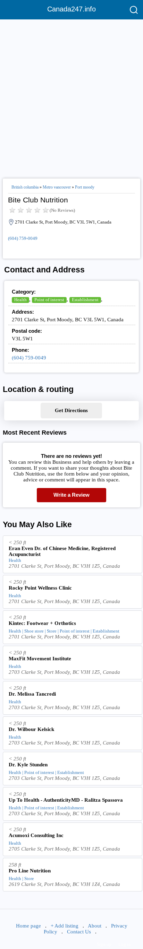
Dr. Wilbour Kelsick (31, 729)
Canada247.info (71, 9)
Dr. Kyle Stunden (28, 764)
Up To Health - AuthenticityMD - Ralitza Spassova (66, 800)
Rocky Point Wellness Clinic (40, 588)
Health (20, 299)
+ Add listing (64, 926)
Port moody (84, 187)
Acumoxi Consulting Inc (36, 835)
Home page (28, 926)
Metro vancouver (57, 187)
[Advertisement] (71, 96)
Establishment (85, 299)
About (94, 926)
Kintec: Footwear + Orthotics (42, 623)
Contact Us (79, 931)
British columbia (25, 187)
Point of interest (49, 299)
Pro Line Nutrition (30, 870)
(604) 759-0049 (22, 238)
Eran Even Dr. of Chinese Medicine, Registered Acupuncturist (62, 551)
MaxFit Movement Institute (40, 658)
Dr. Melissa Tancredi (32, 694)
